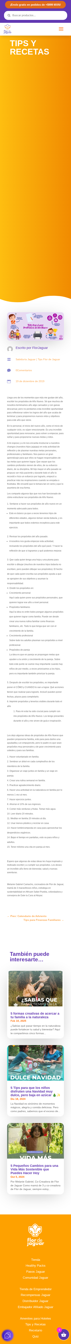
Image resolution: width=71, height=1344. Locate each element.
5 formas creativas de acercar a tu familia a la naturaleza (35, 1015)
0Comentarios (24, 370)
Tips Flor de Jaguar (49, 359)
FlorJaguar (40, 348)
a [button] (61, 29)
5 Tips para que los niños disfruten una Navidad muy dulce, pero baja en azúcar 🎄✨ (35, 1091)
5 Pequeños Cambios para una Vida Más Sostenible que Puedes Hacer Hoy (34, 1169)
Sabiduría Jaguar (26, 359)
